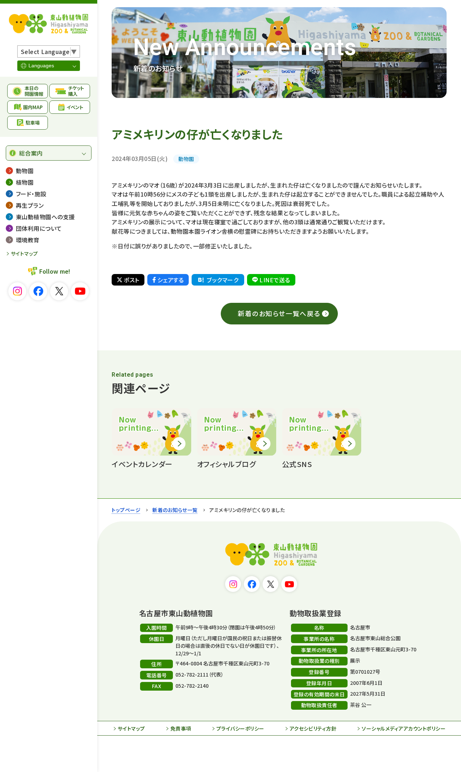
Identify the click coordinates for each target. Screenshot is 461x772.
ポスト (131, 279)
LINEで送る (274, 279)
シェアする (170, 279)
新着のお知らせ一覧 (174, 509)
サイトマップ (24, 253)
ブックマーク (222, 279)
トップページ (126, 509)
